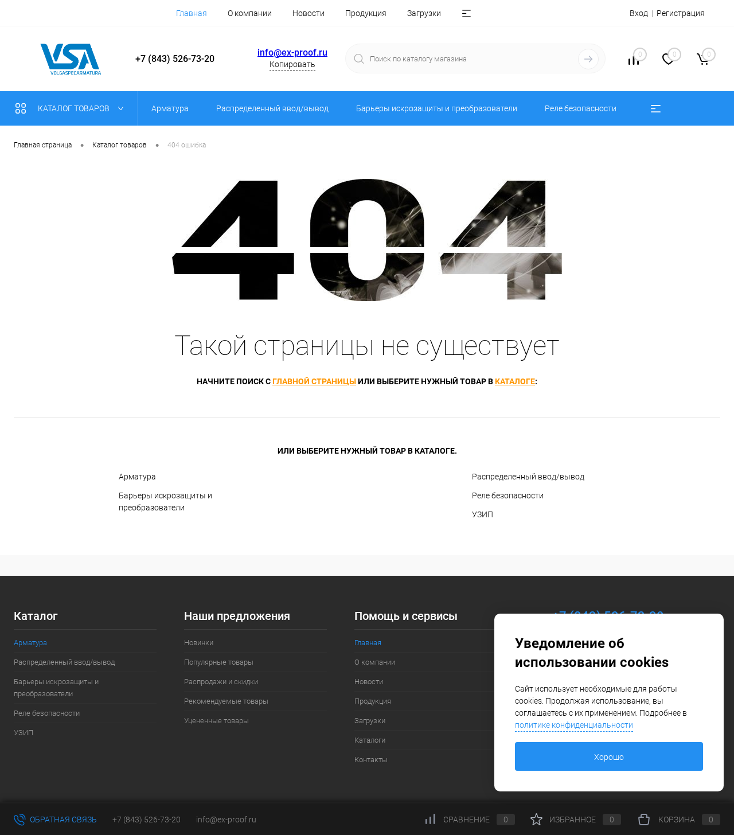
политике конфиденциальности (574, 724)
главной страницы (314, 381)
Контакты (371, 759)
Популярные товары (218, 662)
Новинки (198, 642)
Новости (308, 13)
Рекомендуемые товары (226, 701)
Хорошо (609, 757)
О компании (250, 13)
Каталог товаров (74, 108)
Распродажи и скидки (221, 681)
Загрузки (424, 13)
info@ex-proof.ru (292, 52)
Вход (639, 13)
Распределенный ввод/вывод (528, 476)
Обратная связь (62, 819)
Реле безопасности (508, 495)
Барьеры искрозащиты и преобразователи (165, 501)
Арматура (137, 476)
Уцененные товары (216, 720)
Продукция (365, 13)
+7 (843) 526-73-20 (146, 819)
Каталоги (369, 740)
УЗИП (482, 514)
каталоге (515, 381)
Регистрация (681, 13)
